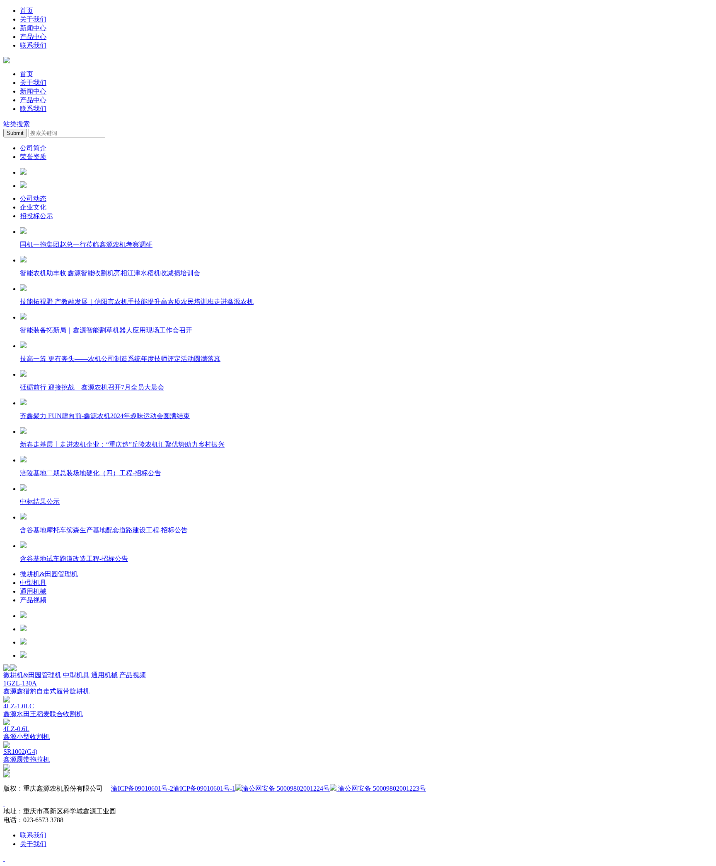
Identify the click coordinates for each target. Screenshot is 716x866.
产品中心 (33, 36)
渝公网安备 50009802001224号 (286, 788)
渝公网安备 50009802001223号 (381, 788)
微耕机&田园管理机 (49, 573)
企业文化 (33, 207)
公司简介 (33, 148)
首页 (26, 10)
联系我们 (33, 45)
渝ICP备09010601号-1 (204, 788)
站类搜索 (16, 123)
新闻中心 (33, 27)
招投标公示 (36, 215)
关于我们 (33, 19)
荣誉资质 (33, 156)
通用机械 (33, 591)
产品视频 (33, 600)
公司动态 (33, 198)
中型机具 (33, 582)
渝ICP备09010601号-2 (142, 788)
